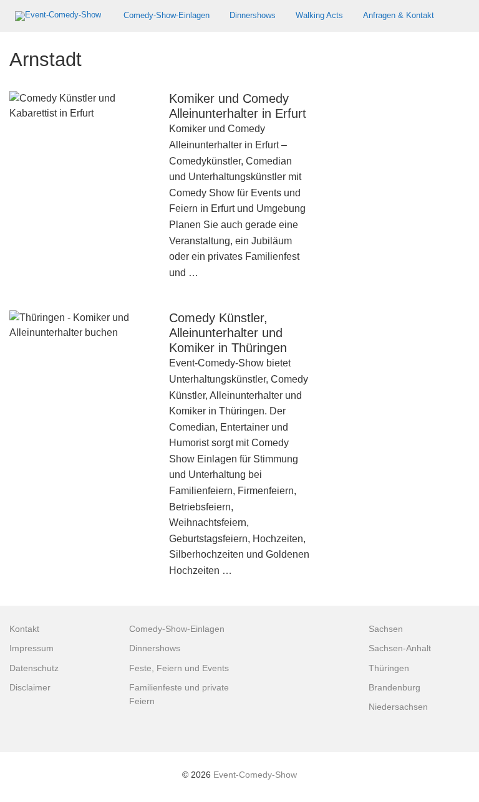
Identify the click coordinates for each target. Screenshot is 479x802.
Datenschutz (34, 668)
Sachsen (386, 629)
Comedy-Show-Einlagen (166, 15)
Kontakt (24, 629)
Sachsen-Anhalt (400, 648)
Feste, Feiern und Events (179, 668)
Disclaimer (30, 687)
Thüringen (389, 668)
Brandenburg (394, 687)
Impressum (31, 648)
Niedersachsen (398, 707)
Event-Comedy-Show (255, 775)
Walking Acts (319, 15)
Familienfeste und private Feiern (179, 694)
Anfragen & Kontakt (398, 15)
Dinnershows (253, 15)
